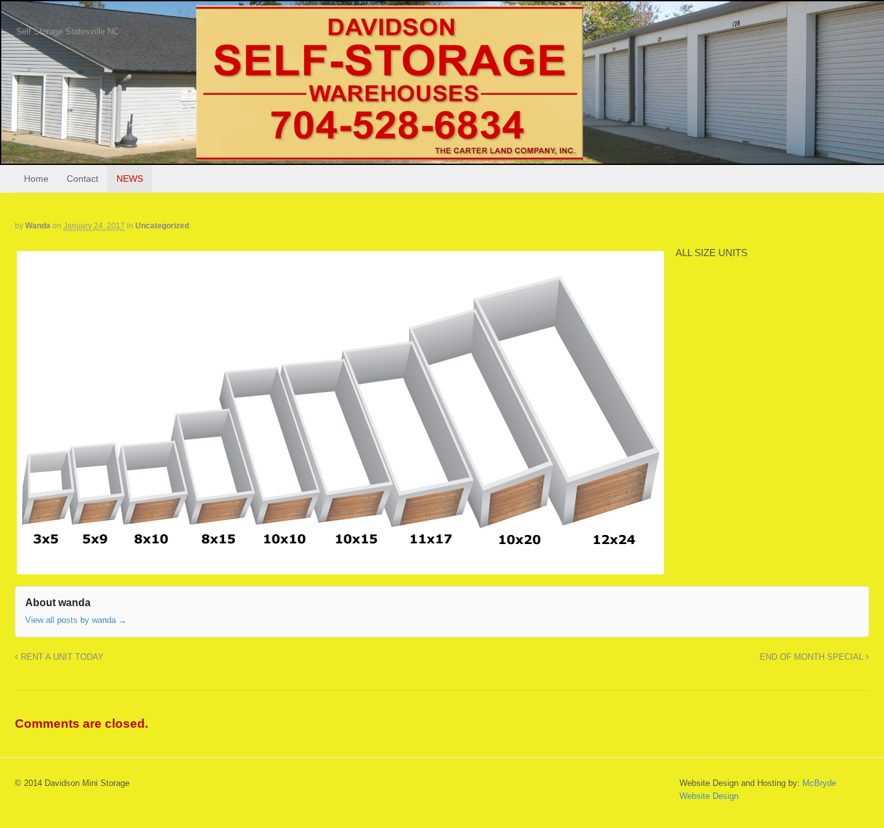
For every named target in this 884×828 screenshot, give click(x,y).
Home (36, 178)
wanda (37, 225)
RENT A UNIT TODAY (61, 657)
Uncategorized (162, 225)
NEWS (129, 178)
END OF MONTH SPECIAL (813, 657)
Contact (82, 178)
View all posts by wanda (76, 620)
